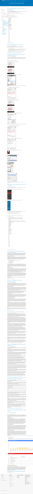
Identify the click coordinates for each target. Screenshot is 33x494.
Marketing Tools (2, 477)
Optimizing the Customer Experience (15, 312)
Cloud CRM (4, 30)
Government (10, 480)
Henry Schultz (9, 56)
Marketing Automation (5, 33)
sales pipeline (14, 425)
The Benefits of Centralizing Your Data (16, 251)
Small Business (10, 486)
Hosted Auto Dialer (22, 471)
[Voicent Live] (3, 1)
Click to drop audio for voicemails (6, 22)
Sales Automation (17, 408)
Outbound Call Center (11, 477)
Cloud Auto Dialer (4, 29)
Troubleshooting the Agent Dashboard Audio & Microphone (16, 54)
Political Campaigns (11, 483)
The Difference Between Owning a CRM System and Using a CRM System (16, 378)
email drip (23, 426)
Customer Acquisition (18, 471)
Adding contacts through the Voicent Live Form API (16, 185)
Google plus (19, 477)
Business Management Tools (4, 480)
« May (1, 18)
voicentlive (9, 252)
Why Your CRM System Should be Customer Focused (14, 281)
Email (3, 32)
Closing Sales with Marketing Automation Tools (16, 410)
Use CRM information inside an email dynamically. (15, 9)
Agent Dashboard (4, 28)
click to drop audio (16, 52)
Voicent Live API (4, 34)
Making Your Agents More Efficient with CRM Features (16, 345)
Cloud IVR (3, 31)
